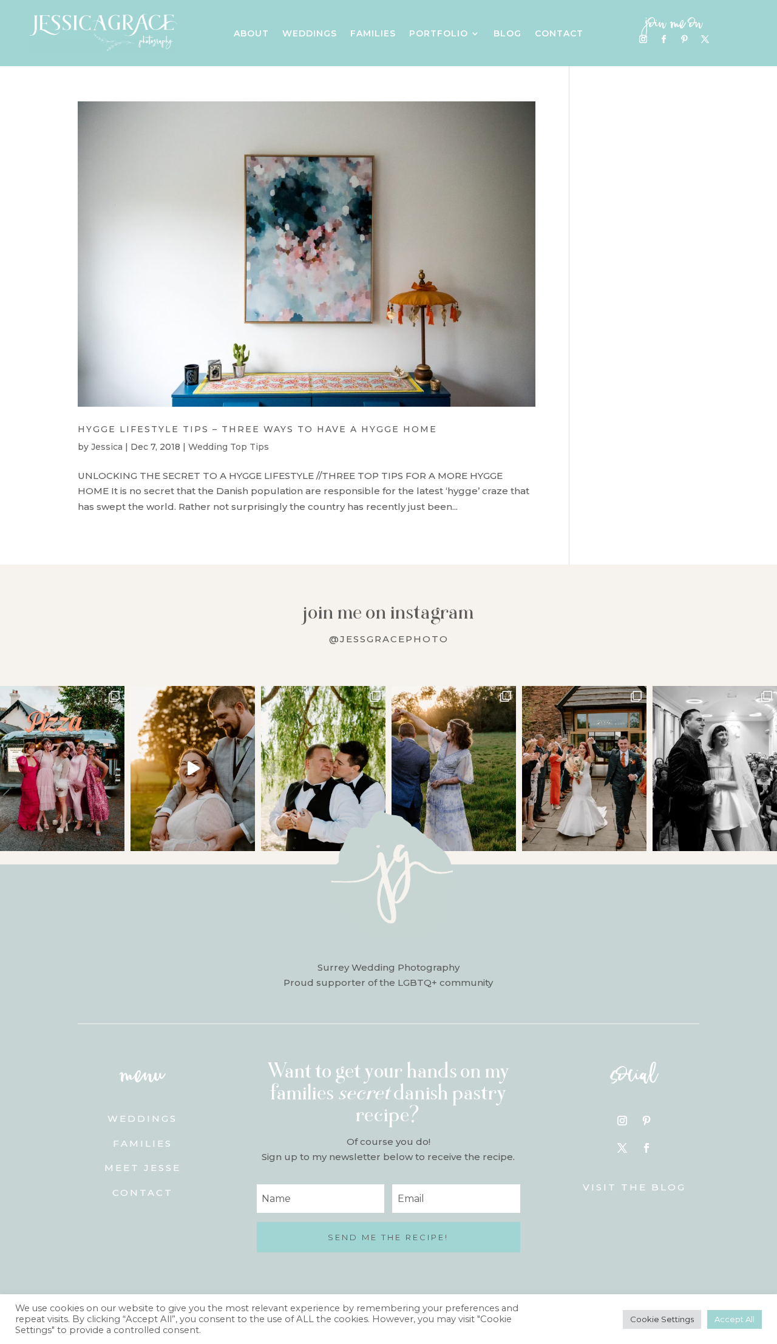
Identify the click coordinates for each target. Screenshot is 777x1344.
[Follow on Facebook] (663, 39)
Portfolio (438, 34)
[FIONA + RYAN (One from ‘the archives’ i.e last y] (62, 769)
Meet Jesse (142, 1167)
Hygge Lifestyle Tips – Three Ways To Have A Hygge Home (257, 429)
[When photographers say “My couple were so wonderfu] (715, 769)
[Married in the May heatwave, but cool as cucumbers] (323, 769)
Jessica (107, 446)
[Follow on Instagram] (643, 39)
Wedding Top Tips (228, 446)
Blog (507, 34)
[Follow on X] (705, 39)
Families (373, 34)
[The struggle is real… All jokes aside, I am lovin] (193, 769)
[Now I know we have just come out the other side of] (454, 769)
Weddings (309, 34)
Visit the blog (634, 1187)
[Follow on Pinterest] (684, 39)
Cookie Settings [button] (662, 1319)
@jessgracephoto (389, 639)
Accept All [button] (734, 1319)
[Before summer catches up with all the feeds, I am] (584, 769)
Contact (559, 34)
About (251, 34)
